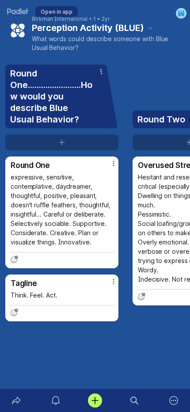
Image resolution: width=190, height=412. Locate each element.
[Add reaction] (14, 259)
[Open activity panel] (55, 400)
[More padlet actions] (174, 400)
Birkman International (59, 19)
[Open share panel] (16, 400)
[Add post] (94, 400)
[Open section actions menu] (101, 71)
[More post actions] (107, 167)
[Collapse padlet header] (150, 28)
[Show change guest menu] (181, 13)
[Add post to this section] (61, 142)
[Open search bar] (134, 400)
